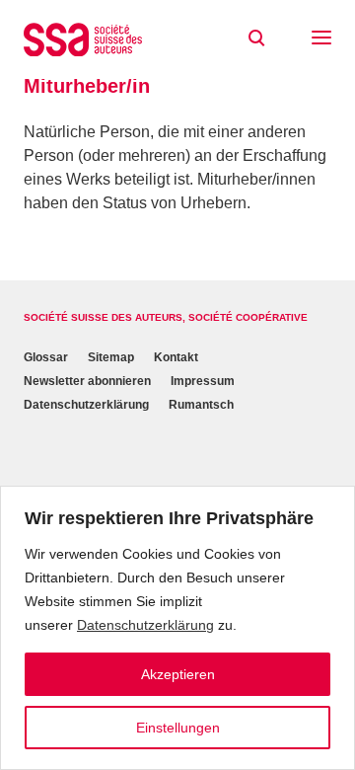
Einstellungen (178, 727)
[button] (321, 39)
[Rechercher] (256, 38)
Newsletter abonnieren (87, 381)
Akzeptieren (178, 674)
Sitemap (111, 357)
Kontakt (176, 357)
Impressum (203, 381)
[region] (177, 628)
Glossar (46, 357)
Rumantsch (201, 405)
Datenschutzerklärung (145, 625)
